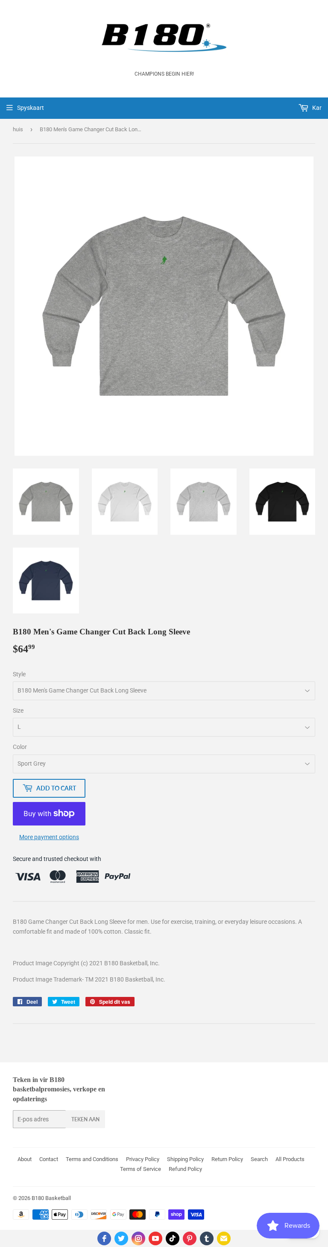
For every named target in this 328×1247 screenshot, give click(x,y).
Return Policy (227, 1159)
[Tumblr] (207, 1238)
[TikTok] (172, 1238)
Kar (316, 107)
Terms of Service (140, 1169)
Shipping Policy (185, 1159)
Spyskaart (30, 107)
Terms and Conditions (92, 1159)
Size (18, 710)
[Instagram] (138, 1238)
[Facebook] (104, 1238)
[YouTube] (155, 1238)
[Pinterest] (189, 1238)
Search (259, 1159)
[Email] (224, 1238)
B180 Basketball (51, 1198)
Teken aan (85, 1119)
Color (20, 746)
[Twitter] (121, 1238)
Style (19, 674)
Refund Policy (185, 1169)
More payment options (49, 837)
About (25, 1159)
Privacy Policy (142, 1159)
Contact (48, 1159)
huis (18, 129)
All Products (290, 1159)
